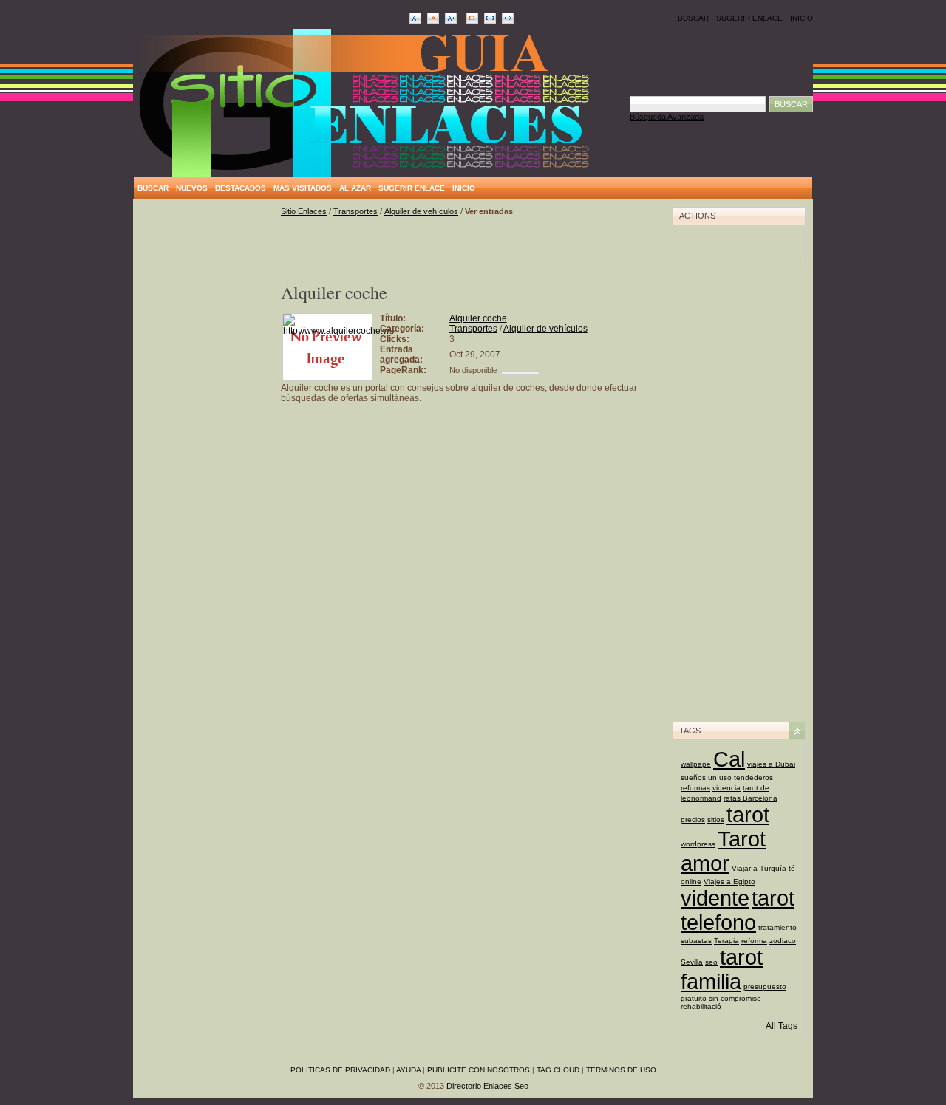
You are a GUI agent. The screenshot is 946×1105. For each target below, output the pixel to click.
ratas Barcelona (750, 798)
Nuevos (192, 188)
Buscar (693, 18)
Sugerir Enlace (749, 18)
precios (693, 819)
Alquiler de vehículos (421, 211)
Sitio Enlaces (304, 211)
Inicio (801, 18)
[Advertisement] (207, 428)
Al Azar (355, 188)
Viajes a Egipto (729, 882)
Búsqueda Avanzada (667, 116)
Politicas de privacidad (340, 1070)
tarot (747, 815)
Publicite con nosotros (478, 1070)
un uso (720, 777)
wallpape (696, 764)
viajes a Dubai (771, 764)
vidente (715, 898)
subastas (696, 941)
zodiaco (782, 941)
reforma (754, 941)
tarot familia (722, 969)
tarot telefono (737, 910)
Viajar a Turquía (759, 868)
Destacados (240, 188)
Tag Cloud (558, 1070)
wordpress (698, 844)
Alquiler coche (478, 318)
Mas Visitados (302, 188)
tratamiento (777, 927)
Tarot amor (723, 851)
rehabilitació (701, 1006)
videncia (726, 788)
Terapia (726, 941)
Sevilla (692, 962)
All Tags (781, 1026)
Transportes (355, 211)
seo (711, 962)
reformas (695, 788)
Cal (729, 759)
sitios (715, 819)
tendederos (753, 777)
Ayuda (408, 1070)
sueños (693, 777)
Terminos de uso (621, 1070)
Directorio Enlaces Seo (487, 1085)
